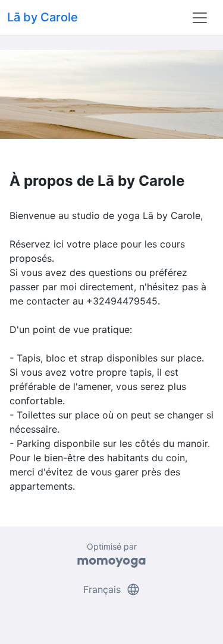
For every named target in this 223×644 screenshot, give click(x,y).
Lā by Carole (42, 17)
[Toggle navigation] (200, 18)
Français (111, 589)
